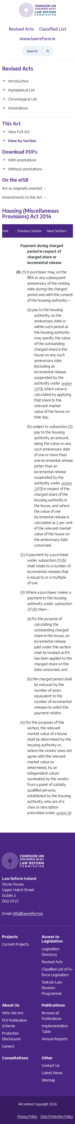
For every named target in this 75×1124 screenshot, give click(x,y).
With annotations (21, 159)
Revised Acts (52, 961)
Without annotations (24, 168)
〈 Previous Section (27, 231)
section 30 (63, 813)
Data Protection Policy (56, 1116)
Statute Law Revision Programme (52, 988)
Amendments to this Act (24, 197)
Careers (8, 1046)
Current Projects (15, 944)
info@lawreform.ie (28, 913)
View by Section (21, 140)
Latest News (52, 1072)
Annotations (17, 108)
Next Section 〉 (58, 231)
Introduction (18, 81)
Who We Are (12, 1012)
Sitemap (48, 1080)
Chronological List (22, 99)
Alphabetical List (21, 90)
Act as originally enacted (24, 188)
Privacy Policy (27, 1116)
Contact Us (51, 1065)
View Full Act (18, 131)
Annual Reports (55, 1038)
